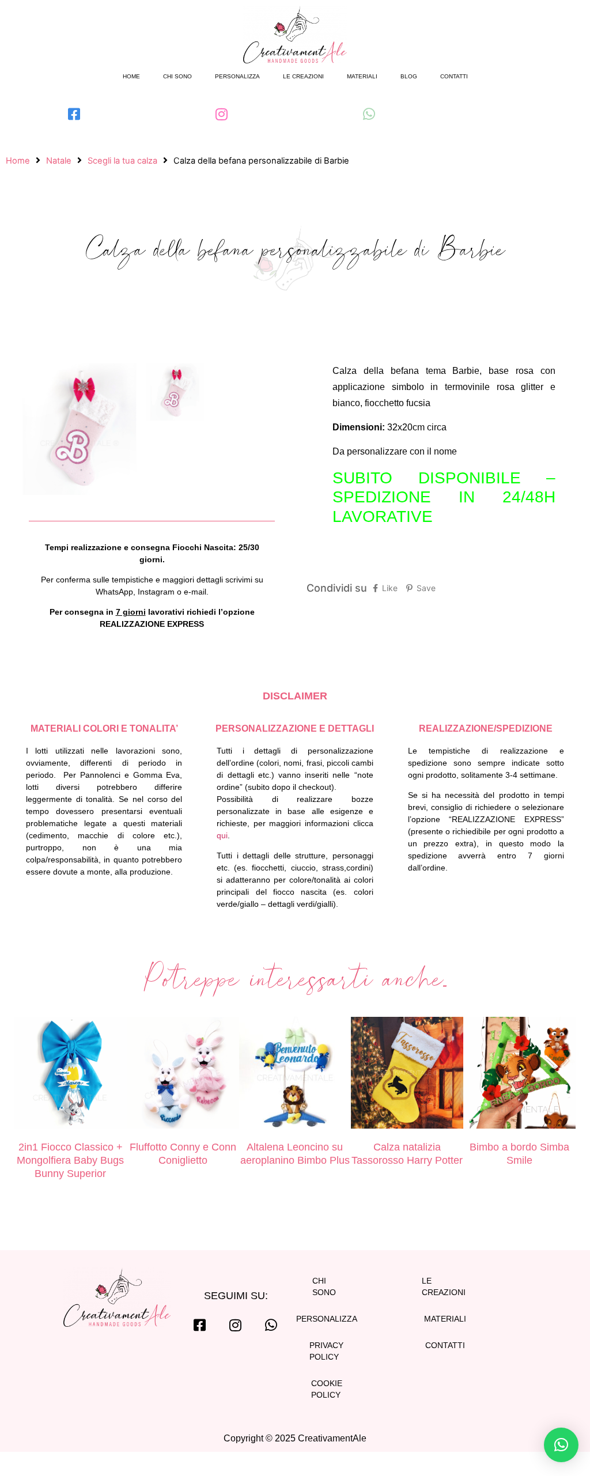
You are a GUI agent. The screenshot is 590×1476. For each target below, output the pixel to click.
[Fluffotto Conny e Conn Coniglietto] (183, 1075)
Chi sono (177, 76)
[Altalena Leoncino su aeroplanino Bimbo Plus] (295, 1075)
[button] (561, 1445)
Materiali (362, 76)
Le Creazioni (444, 1286)
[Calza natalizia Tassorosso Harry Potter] (407, 1075)
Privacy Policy (326, 1351)
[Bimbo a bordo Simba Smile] (519, 1075)
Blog (408, 76)
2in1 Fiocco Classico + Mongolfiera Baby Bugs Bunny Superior (70, 1160)
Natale (58, 161)
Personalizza (237, 76)
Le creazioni (303, 76)
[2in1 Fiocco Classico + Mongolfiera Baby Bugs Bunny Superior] (70, 1075)
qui (222, 835)
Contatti (454, 76)
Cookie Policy (326, 1389)
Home (131, 76)
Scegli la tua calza (122, 161)
